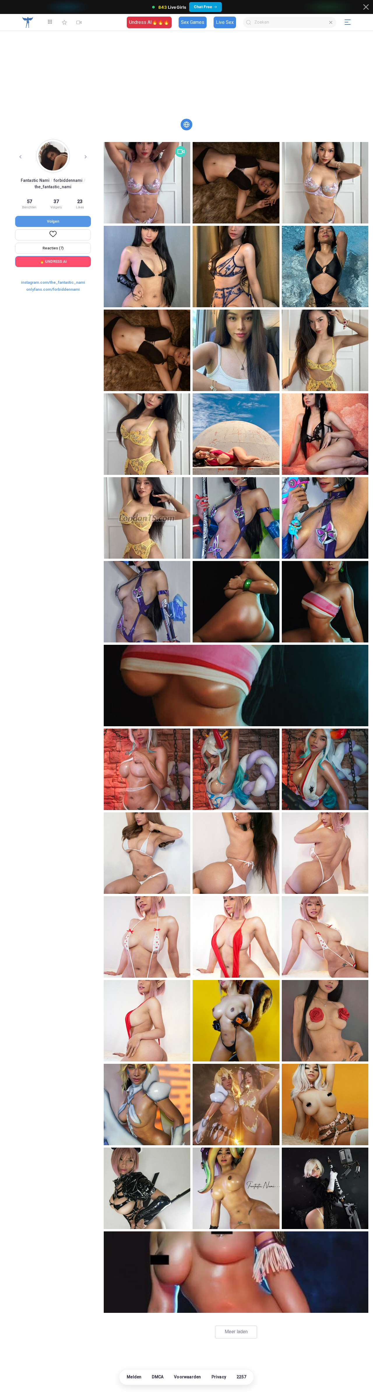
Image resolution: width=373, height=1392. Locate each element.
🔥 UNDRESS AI (53, 261)
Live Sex (225, 22)
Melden (134, 1377)
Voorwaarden (187, 1377)
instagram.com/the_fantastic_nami (53, 282)
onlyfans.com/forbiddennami (53, 289)
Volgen (53, 221)
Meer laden (236, 1331)
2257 (241, 1377)
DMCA (157, 1377)
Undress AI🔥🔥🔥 (149, 22)
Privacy (219, 1377)
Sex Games (192, 22)
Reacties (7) (53, 248)
